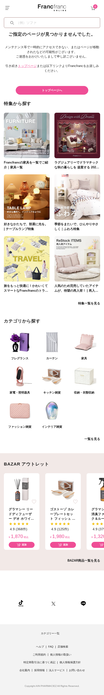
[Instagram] (37, 603)
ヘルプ (40, 646)
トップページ (27, 66)
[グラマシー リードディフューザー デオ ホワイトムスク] (21, 489)
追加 (24, 544)
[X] (53, 603)
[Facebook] (68, 603)
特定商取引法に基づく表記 (39, 662)
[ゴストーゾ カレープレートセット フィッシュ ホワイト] (63, 489)
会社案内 (24, 670)
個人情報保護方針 (70, 662)
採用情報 (39, 670)
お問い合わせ (77, 670)
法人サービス (57, 670)
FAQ (50, 646)
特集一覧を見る (89, 303)
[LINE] (83, 603)
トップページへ (52, 90)
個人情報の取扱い (60, 654)
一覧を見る (92, 439)
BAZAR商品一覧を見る (83, 560)
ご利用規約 (39, 654)
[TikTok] (20, 603)
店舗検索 (63, 646)
